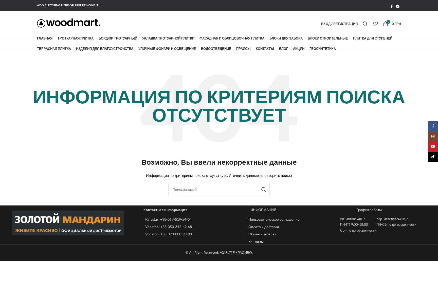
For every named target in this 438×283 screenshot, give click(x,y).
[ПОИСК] (264, 189)
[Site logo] (68, 22)
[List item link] (194, 219)
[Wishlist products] (375, 24)
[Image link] (68, 222)
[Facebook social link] (391, 6)
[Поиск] (365, 24)
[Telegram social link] (397, 6)
